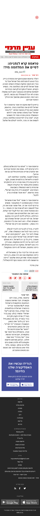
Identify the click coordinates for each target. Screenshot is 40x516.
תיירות (20, 424)
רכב (20, 415)
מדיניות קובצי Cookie (20, 451)
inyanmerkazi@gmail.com (20, 459)
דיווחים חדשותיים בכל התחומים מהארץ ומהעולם (20, 471)
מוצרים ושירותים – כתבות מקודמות (20, 435)
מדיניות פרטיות (20, 448)
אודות (20, 465)
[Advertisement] (20, 24)
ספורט (20, 408)
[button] (29, 278)
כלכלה (20, 412)
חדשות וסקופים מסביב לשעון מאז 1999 (20, 468)
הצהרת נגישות (20, 445)
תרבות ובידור (20, 405)
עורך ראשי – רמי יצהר (20, 475)
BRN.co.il (20, 512)
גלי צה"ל (20, 438)
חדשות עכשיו (20, 441)
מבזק (36, 270)
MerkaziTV (20, 432)
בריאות (20, 421)
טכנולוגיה (20, 418)
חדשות (26, 270)
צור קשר (20, 462)
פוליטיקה (31, 270)
